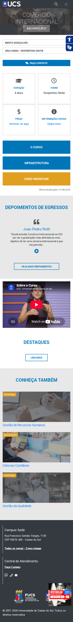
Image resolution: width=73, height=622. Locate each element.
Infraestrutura (36, 163)
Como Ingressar (36, 179)
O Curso (36, 147)
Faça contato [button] (38, 63)
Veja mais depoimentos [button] (36, 266)
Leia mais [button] (36, 357)
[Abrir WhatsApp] (64, 613)
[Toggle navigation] (56, 4)
